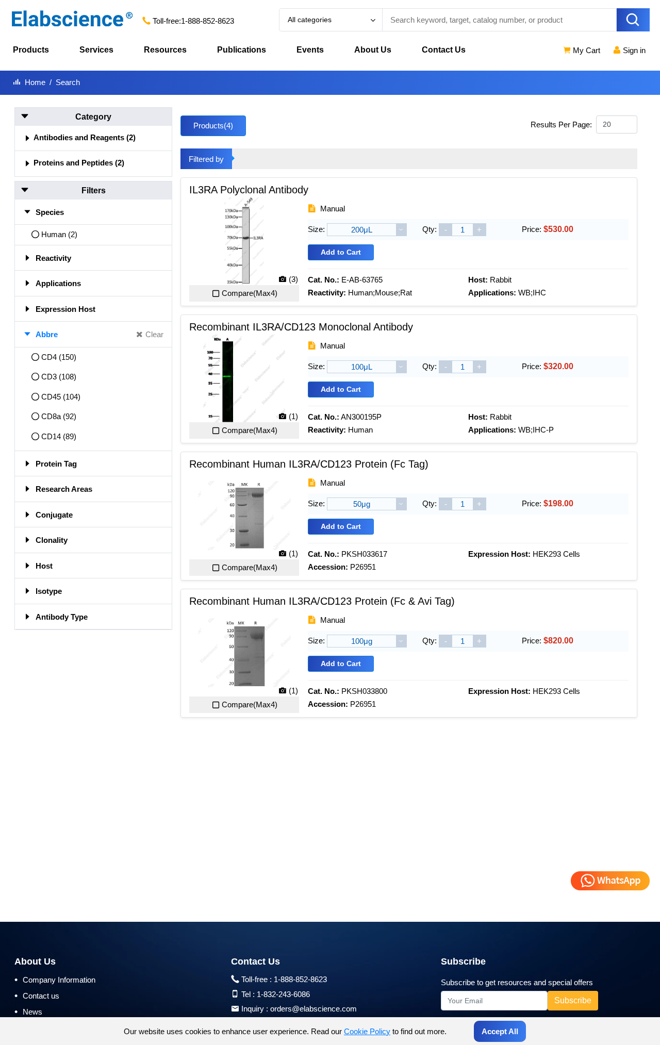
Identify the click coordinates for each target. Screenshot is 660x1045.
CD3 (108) (58, 376)
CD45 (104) (60, 396)
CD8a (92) (58, 416)
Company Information (54, 979)
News (28, 1011)
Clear (154, 334)
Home (35, 82)
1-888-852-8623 (207, 20)
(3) (293, 279)
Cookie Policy (367, 1031)
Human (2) (59, 234)
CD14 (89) (58, 436)
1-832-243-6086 (283, 994)
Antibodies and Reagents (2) (85, 137)
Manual (331, 208)
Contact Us (444, 49)
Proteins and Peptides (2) (79, 162)
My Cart (585, 50)
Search (68, 82)
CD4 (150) (58, 357)
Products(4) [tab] (213, 125)
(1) (293, 416)
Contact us (36, 995)
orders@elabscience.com (313, 1008)
